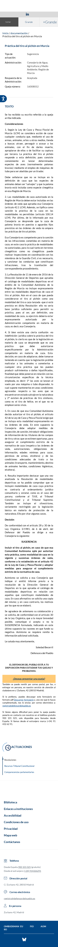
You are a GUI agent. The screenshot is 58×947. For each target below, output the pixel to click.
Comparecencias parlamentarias (19, 772)
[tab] (8, 14)
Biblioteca (10, 802)
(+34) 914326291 (32, 871)
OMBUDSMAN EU (13, 926)
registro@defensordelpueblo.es (16, 705)
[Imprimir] (47, 14)
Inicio (5, 33)
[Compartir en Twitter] (17, 14)
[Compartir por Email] (36, 14)
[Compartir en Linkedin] (27, 14)
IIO (5, 929)
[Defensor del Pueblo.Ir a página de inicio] (29, 789)
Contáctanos (12, 842)
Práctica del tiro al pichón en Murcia (22, 36)
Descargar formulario (24, 699)
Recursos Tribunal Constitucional (19, 766)
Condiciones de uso (16, 822)
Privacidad (11, 828)
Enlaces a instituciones (18, 809)
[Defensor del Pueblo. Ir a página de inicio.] (29, 6)
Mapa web (10, 835)
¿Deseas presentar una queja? (29, 678)
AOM (43, 926)
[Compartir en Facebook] (8, 14)
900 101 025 (24, 867)
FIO (32, 926)
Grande (29, 22)
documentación (19, 33)
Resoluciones (10, 760)
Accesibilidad (12, 815)
